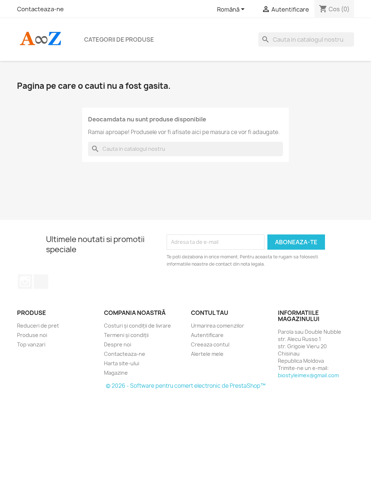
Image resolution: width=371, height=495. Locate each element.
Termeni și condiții (126, 335)
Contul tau (209, 313)
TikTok (41, 281)
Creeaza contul (210, 344)
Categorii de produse (119, 39)
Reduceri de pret (38, 325)
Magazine (116, 372)
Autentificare (207, 335)
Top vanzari (31, 344)
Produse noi (32, 335)
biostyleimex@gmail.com (308, 375)
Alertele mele (207, 353)
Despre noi (117, 344)
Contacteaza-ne (40, 9)
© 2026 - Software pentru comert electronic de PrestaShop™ (186, 386)
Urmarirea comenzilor (217, 325)
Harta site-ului (121, 363)
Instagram (25, 281)
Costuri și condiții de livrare (137, 325)
